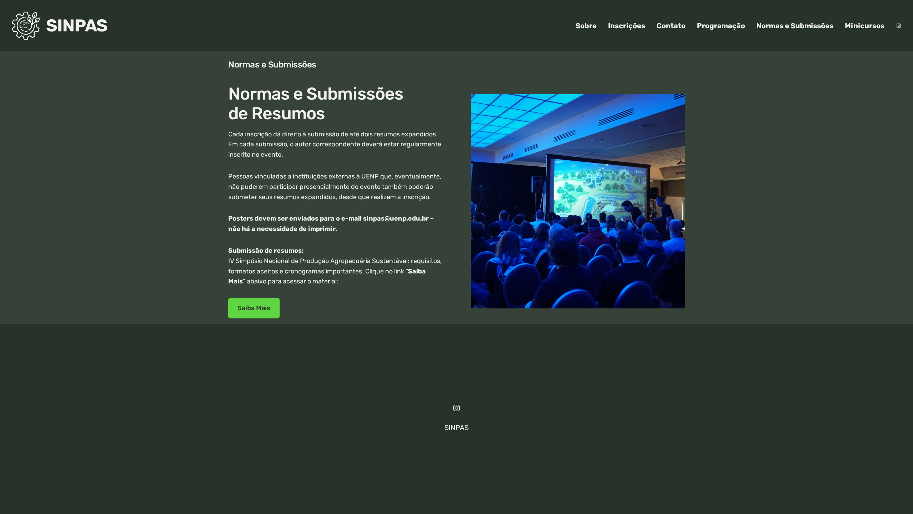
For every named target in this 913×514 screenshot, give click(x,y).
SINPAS (76, 25)
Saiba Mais (254, 308)
